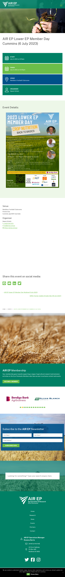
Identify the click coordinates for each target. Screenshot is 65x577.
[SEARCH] (57, 476)
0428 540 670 (8, 223)
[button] (20, 407)
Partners (32, 527)
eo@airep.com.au (9, 226)
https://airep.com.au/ (10, 228)
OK (28, 574)
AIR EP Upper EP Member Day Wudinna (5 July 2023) (20, 292)
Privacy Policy (35, 574)
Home (32, 511)
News (32, 519)
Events (32, 523)
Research (33, 515)
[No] (63, 572)
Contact (32, 531)
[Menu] (61, 5)
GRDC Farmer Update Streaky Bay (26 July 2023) (45, 296)
